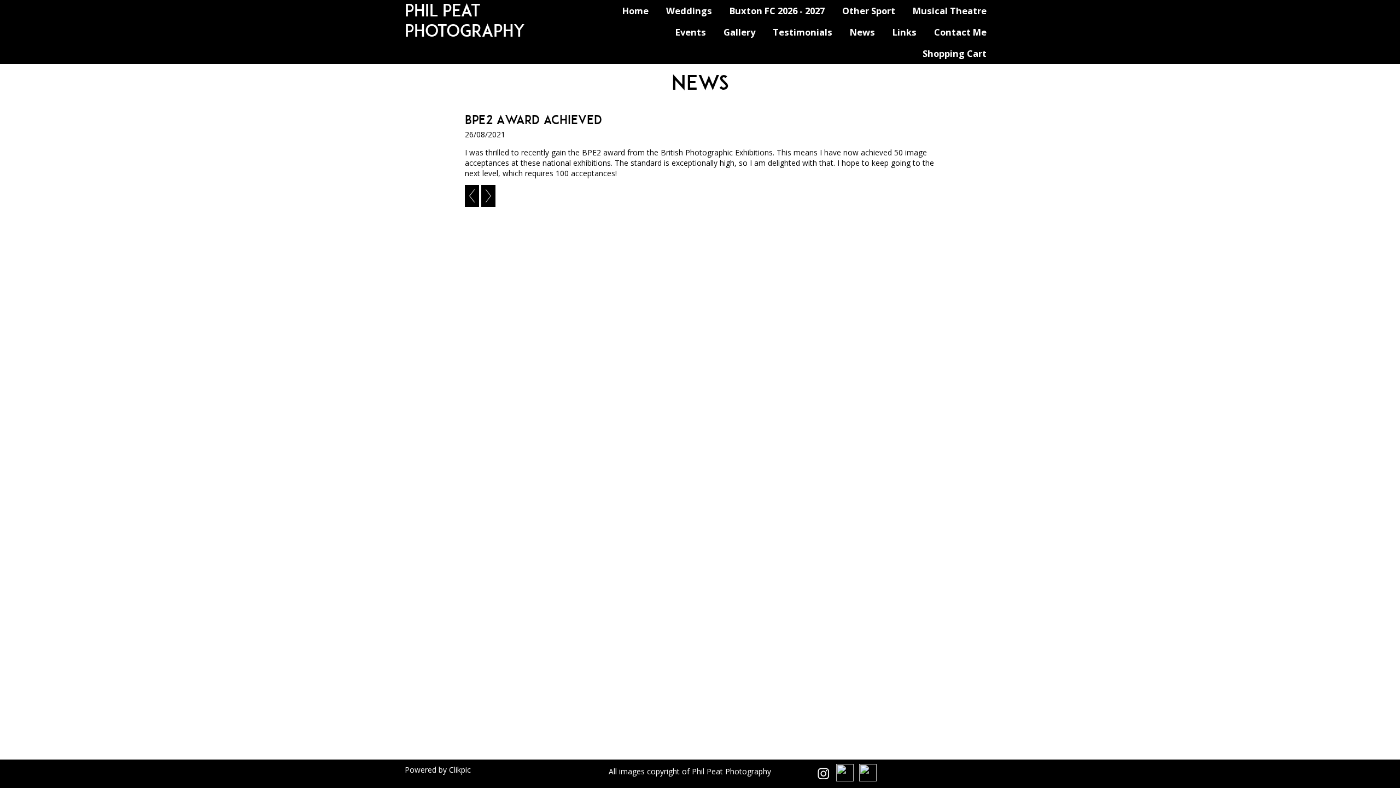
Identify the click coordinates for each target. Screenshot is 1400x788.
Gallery (739, 32)
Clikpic (460, 769)
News (862, 32)
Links (904, 32)
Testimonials (802, 32)
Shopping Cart (955, 53)
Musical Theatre (950, 10)
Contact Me (960, 32)
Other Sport (868, 10)
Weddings (689, 10)
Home (635, 10)
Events (690, 32)
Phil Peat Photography (465, 20)
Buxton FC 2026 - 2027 (777, 10)
